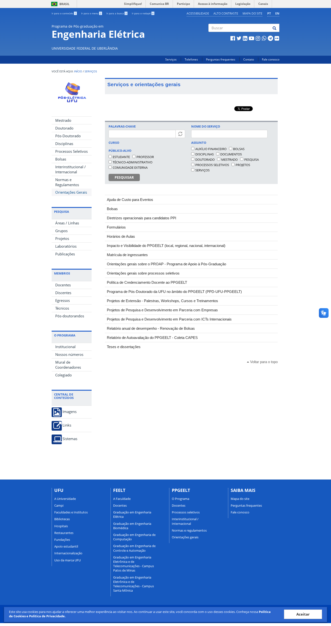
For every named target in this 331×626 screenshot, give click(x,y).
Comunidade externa (130, 167)
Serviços (171, 59)
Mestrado (63, 120)
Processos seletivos (212, 165)
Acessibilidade (198, 13)
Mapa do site (252, 13)
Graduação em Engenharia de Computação (134, 537)
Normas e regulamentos (189, 530)
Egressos (62, 300)
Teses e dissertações (124, 347)
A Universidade (65, 498)
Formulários (116, 227)
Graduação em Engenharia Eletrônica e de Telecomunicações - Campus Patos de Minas (133, 564)
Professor (145, 157)
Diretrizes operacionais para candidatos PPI (141, 218)
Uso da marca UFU (67, 560)
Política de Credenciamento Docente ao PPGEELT (147, 282)
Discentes (63, 292)
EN (277, 13)
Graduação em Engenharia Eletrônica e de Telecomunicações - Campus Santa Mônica (133, 584)
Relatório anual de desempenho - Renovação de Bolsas (151, 328)
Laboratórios (66, 246)
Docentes (63, 284)
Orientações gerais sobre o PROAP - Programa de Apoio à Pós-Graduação (166, 264)
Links (67, 425)
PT (269, 13)
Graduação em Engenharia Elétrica (132, 514)
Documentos (231, 154)
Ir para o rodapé (143, 13)
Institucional (65, 346)
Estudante (121, 157)
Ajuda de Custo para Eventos (130, 200)
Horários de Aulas (121, 236)
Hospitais (61, 526)
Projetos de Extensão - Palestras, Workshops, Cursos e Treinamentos (162, 301)
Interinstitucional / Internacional (70, 169)
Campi (58, 505)
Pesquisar (124, 177)
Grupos (61, 230)
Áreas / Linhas (67, 223)
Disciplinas (64, 143)
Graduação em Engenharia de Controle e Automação (134, 548)
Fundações (62, 539)
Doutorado (64, 128)
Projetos (62, 238)
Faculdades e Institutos (71, 512)
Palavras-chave (122, 126)
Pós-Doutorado (68, 135)
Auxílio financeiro (211, 149)
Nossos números (69, 354)
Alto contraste (225, 13)
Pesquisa (251, 159)
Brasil (59, 4)
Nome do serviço (205, 126)
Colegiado (63, 375)
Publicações (65, 254)
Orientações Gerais (71, 192)
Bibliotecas (62, 519)
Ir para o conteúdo (64, 13)
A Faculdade (122, 498)
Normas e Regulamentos (67, 182)
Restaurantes (63, 533)
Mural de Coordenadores (68, 365)
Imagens (70, 411)
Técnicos (62, 308)
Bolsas (60, 159)
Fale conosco (270, 59)
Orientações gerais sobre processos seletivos (143, 273)
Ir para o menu (91, 13)
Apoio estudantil (66, 546)
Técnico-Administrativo (132, 162)
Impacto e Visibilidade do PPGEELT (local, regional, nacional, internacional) (166, 246)
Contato (248, 59)
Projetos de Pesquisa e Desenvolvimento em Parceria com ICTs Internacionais (169, 319)
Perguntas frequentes (220, 59)
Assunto (198, 142)
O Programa (180, 498)
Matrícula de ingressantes (127, 255)
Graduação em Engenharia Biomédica (132, 525)
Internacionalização (68, 553)
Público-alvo (120, 150)
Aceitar (303, 614)
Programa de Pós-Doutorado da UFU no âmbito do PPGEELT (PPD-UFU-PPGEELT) (174, 292)
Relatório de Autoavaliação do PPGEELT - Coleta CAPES (152, 338)
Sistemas (70, 439)
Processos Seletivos (71, 151)
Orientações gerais (185, 537)
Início (78, 71)
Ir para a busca (116, 13)
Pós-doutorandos (69, 315)
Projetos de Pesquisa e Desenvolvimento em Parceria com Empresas (162, 310)
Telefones (191, 59)
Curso (114, 142)
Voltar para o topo (263, 362)
